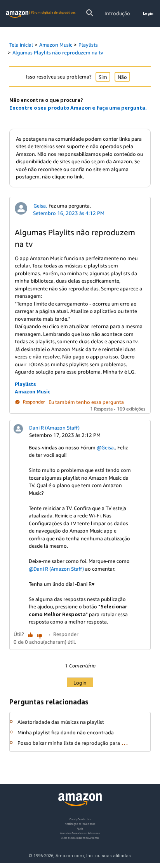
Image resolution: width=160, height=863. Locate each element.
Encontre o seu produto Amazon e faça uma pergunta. (78, 108)
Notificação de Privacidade (80, 824)
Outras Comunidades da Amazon (80, 838)
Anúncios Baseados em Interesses (79, 833)
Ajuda (80, 828)
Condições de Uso (80, 819)
